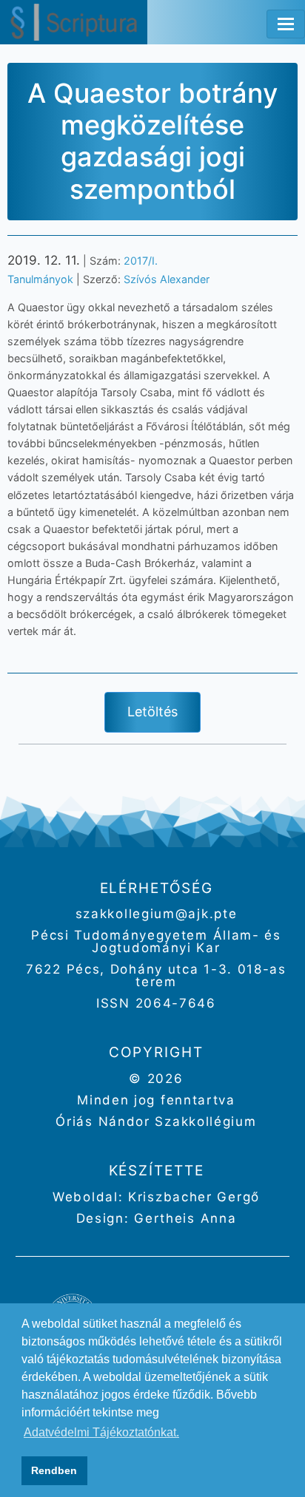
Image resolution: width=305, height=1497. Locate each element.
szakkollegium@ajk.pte (157, 913)
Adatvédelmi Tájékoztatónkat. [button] (101, 1432)
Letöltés (152, 711)
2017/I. (141, 260)
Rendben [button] (54, 1470)
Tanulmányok (40, 279)
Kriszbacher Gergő (191, 1196)
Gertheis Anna (183, 1218)
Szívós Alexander (167, 279)
